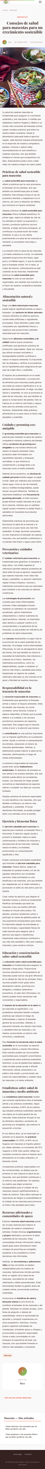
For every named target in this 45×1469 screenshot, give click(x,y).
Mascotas (13, 10)
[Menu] (40, 2)
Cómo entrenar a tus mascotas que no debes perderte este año (21, 1427)
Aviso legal (17, 1454)
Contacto (28, 1454)
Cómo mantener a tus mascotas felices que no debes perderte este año (21, 1435)
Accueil (5, 10)
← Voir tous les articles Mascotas (16, 1398)
